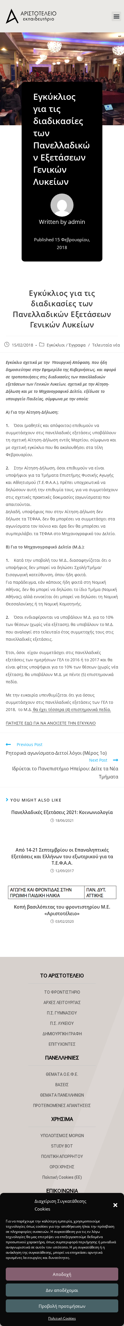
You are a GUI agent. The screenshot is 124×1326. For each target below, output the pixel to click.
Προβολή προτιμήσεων (62, 1306)
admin (76, 222)
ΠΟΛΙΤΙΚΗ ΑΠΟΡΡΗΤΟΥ (62, 1156)
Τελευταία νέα (106, 345)
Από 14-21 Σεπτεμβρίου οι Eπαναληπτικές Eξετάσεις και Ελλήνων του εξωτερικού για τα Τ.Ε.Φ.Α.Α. (62, 856)
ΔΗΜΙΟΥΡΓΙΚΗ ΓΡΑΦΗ (62, 1034)
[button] (115, 1205)
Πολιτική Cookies (62, 1318)
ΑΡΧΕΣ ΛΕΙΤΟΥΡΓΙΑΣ (62, 1002)
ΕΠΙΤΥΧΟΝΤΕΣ (62, 1044)
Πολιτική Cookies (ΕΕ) (62, 1177)
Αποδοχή (62, 1274)
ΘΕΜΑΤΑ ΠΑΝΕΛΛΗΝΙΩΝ (62, 1095)
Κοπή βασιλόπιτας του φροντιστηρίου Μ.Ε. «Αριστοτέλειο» (62, 910)
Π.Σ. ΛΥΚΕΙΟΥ (62, 1023)
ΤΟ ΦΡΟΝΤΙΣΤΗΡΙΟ (62, 992)
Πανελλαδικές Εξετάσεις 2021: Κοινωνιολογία (62, 812)
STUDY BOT (62, 1146)
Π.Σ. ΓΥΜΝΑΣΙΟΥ (62, 1013)
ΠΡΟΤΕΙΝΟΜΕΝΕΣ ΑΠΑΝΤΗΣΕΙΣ (62, 1105)
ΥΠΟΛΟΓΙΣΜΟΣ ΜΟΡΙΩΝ (62, 1135)
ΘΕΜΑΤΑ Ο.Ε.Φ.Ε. (62, 1074)
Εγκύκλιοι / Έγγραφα (66, 345)
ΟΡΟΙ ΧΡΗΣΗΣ (62, 1167)
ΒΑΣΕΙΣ (62, 1084)
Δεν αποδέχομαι (62, 1290)
